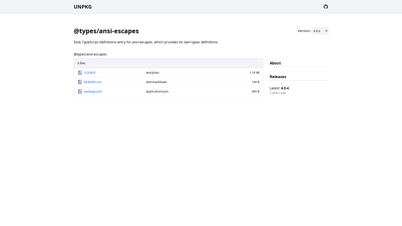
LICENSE (90, 72)
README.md (92, 82)
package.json (93, 91)
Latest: (279, 88)
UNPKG (83, 6)
